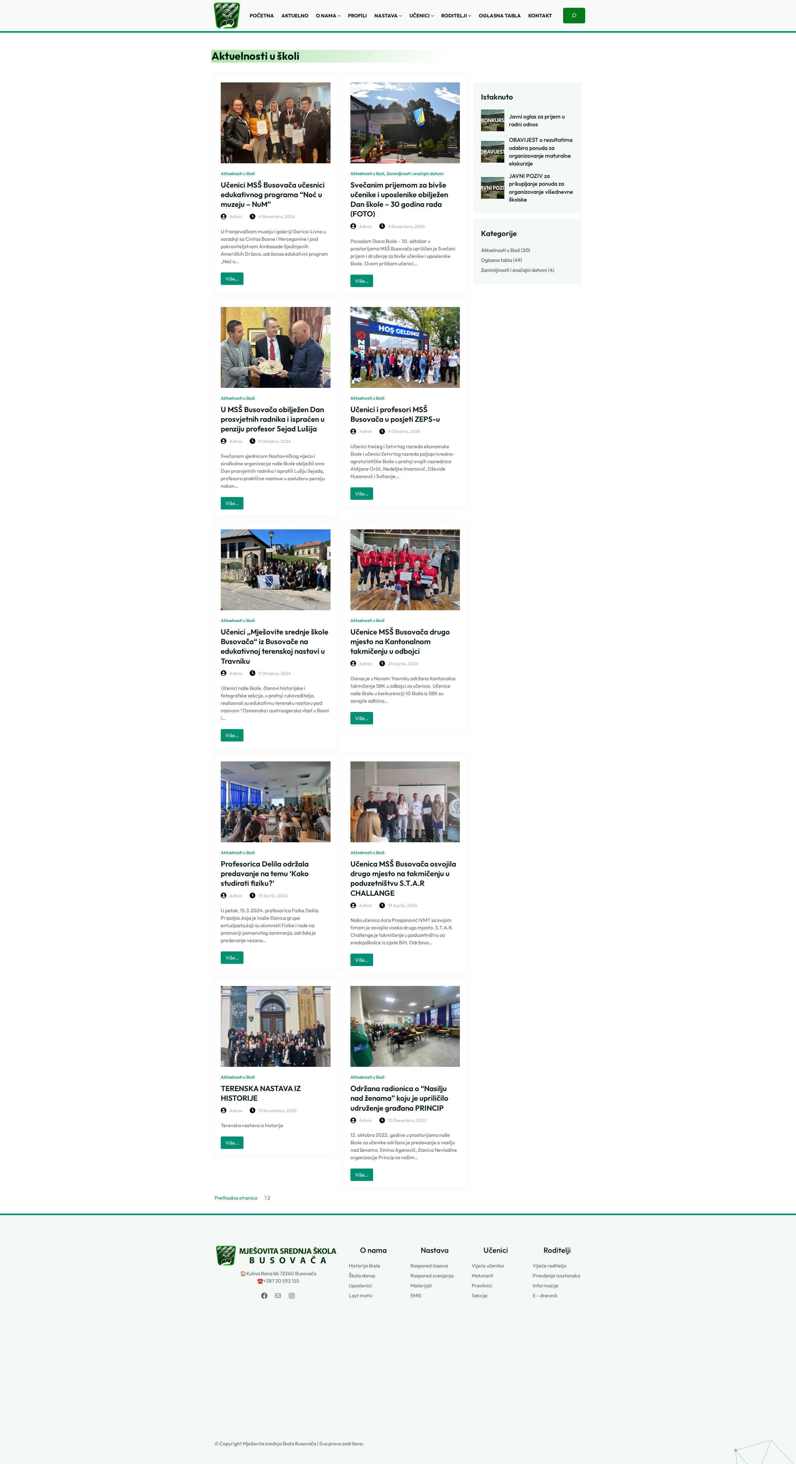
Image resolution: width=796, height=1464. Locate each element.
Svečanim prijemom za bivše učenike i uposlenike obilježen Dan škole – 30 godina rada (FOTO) (399, 199)
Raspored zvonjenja (432, 1275)
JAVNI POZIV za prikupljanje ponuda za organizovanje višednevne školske (541, 187)
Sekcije (480, 1295)
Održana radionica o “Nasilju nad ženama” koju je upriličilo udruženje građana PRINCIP (399, 1098)
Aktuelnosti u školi (238, 173)
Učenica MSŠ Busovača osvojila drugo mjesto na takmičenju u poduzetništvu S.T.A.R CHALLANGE (403, 878)
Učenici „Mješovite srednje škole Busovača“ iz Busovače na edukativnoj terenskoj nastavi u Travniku (274, 646)
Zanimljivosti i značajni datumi (414, 173)
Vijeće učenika (488, 1265)
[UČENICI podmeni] (432, 15)
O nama (373, 1250)
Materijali (421, 1285)
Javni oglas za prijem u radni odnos (537, 120)
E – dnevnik (545, 1295)
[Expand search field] (574, 15)
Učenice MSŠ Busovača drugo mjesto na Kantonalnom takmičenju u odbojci (400, 641)
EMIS (415, 1295)
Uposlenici (360, 1285)
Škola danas (362, 1275)
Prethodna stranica (236, 1198)
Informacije (545, 1285)
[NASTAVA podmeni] (400, 15)
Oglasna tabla (496, 260)
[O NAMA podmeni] (339, 15)
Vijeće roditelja (549, 1265)
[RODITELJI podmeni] (469, 15)
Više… (234, 280)
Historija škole (364, 1265)
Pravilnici (482, 1285)
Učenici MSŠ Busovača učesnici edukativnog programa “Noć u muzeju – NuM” (273, 194)
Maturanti (482, 1275)
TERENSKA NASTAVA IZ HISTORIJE (261, 1093)
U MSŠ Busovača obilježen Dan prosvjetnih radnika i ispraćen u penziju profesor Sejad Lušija (273, 419)
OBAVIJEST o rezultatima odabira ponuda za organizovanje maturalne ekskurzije (540, 151)
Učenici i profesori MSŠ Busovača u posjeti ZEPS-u (395, 414)
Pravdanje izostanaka (556, 1275)
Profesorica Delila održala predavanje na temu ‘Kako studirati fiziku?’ (265, 873)
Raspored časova (429, 1265)
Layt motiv (361, 1295)
